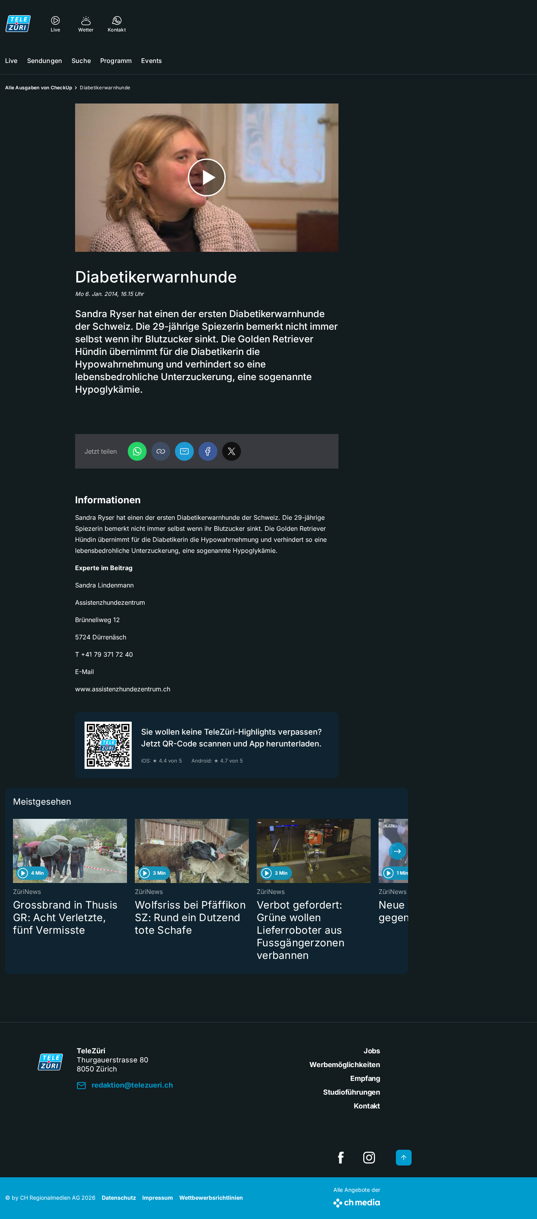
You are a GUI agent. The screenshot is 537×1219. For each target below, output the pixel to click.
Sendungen (44, 61)
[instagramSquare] (369, 1157)
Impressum (157, 1197)
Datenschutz (119, 1197)
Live (11, 61)
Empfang (365, 1078)
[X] (231, 451)
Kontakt (367, 1106)
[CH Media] (356, 1201)
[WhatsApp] (137, 451)
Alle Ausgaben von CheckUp (38, 88)
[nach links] (15, 851)
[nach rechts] (397, 851)
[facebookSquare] (341, 1157)
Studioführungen (351, 1092)
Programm (116, 61)
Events (151, 61)
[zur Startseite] (18, 23)
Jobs (372, 1051)
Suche (81, 61)
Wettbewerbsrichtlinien (211, 1197)
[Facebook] (208, 451)
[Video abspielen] (206, 177)
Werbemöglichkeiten (344, 1064)
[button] (160, 451)
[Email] (184, 451)
